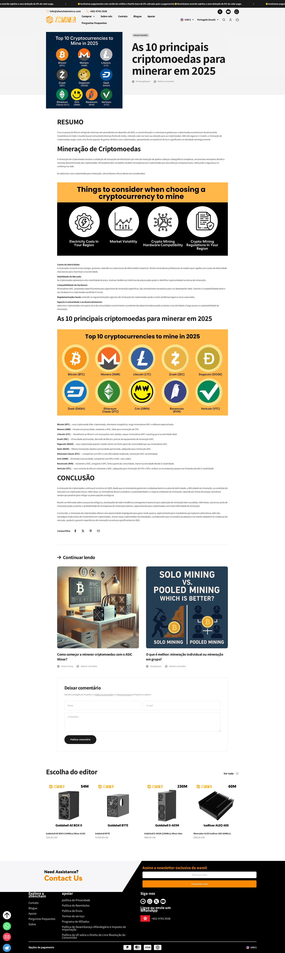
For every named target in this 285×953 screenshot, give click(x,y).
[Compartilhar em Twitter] (83, 531)
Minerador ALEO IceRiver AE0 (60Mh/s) (212, 833)
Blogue (137, 16)
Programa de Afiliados (75, 921)
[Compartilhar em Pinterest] (91, 531)
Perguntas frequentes (94, 23)
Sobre (32, 924)
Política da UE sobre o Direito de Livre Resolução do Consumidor (93, 936)
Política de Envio (72, 911)
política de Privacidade (76, 900)
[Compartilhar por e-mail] (98, 531)
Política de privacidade (104, 694)
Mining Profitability (141, 35)
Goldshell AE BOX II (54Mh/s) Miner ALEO (65, 833)
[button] (7, 948)
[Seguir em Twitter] (220, 11)
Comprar (87, 16)
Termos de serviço (124, 694)
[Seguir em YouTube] (228, 11)
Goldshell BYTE (102, 833)
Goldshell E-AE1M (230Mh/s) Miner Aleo (163, 833)
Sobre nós (106, 16)
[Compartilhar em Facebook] (75, 531)
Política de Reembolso (76, 905)
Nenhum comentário (166, 81)
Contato (123, 16)
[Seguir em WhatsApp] (236, 11)
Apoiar (151, 16)
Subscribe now (199, 884)
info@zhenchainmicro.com (65, 11)
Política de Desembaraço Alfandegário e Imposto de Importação (94, 928)
